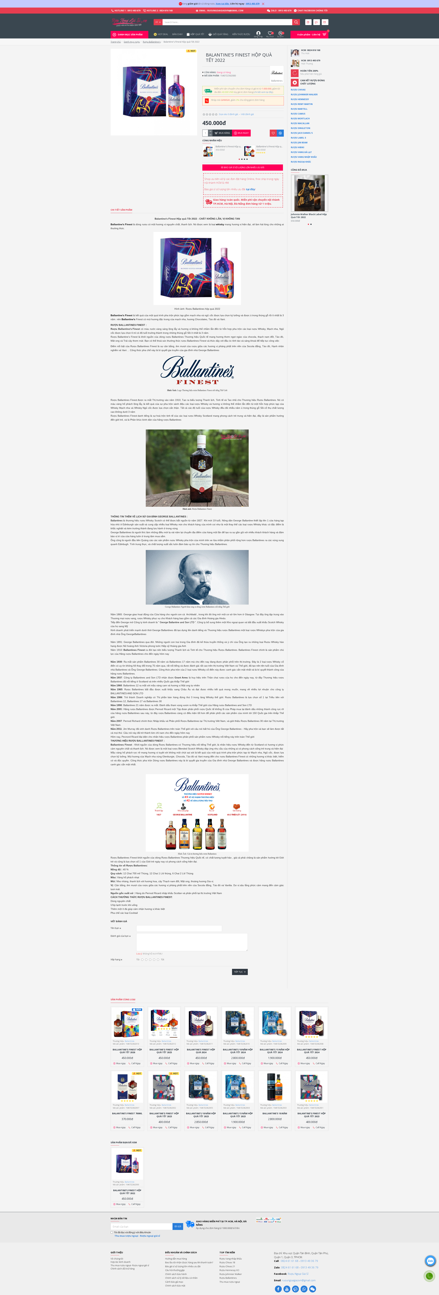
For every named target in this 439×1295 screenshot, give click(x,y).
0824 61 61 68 (289, 1261)
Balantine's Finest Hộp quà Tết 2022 (127, 1192)
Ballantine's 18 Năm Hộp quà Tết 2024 (238, 1051)
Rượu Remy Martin (302, 104)
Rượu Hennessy (300, 99)
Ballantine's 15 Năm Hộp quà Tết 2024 (275, 1051)
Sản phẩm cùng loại (123, 999)
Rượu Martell (299, 108)
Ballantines (129, 1041)
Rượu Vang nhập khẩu (304, 157)
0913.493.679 (252, 3)
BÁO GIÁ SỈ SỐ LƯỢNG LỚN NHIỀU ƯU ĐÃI (244, 167)
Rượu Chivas (298, 89)
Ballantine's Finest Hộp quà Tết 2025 (270, 146)
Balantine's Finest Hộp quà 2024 (201, 1051)
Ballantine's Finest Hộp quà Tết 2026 (229, 146)
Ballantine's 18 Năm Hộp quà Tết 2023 (201, 1115)
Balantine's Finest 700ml (127, 1113)
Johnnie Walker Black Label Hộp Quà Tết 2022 (309, 216)
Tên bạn (115, 928)
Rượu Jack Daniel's (302, 132)
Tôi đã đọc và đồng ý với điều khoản (137, 1234)
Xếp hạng (115, 959)
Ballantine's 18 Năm (275, 1113)
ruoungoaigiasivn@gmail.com (299, 1280)
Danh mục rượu (132, 41)
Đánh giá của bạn (120, 935)
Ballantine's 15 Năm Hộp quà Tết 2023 (238, 1115)
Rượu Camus (298, 113)
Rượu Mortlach (300, 118)
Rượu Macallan (300, 123)
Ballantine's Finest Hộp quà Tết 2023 (164, 1115)
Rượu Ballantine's (152, 41)
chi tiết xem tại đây (263, 92)
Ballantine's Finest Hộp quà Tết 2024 (311, 1051)
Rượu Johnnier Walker (304, 94)
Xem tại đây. (223, 3)
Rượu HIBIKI (297, 147)
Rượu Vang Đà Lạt (301, 152)
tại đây (250, 189)
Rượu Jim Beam (299, 142)
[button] (239, 159)
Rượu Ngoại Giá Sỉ (298, 1273)
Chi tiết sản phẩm (121, 209)
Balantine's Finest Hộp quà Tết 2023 (312, 1115)
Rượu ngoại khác (301, 161)
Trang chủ (116, 41)
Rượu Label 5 (298, 137)
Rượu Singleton (300, 128)
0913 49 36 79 (309, 1261)
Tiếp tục (238, 971)
